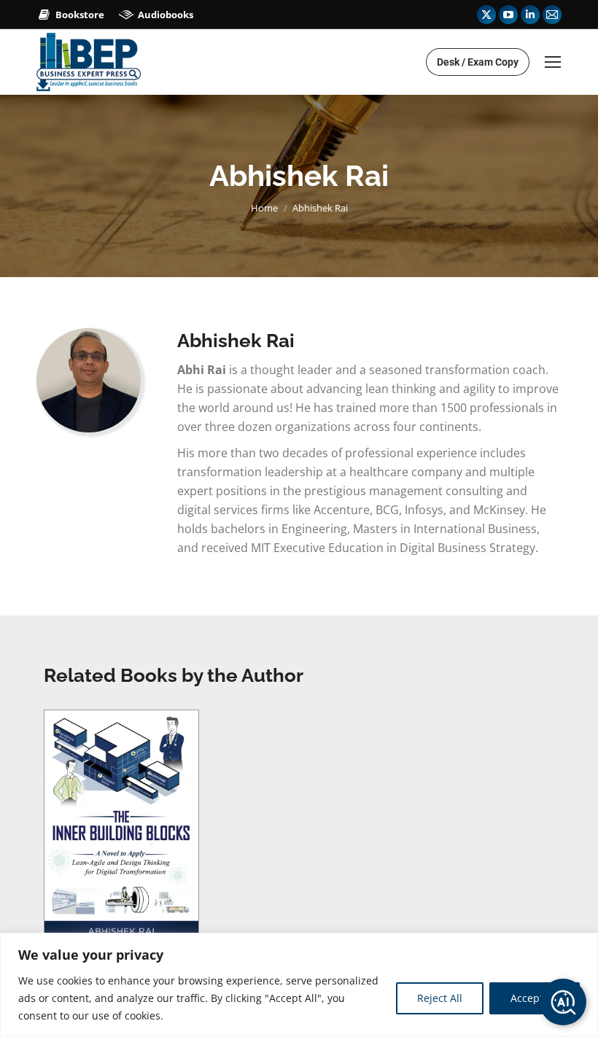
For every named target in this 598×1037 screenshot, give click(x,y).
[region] (299, 985)
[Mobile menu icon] (553, 62)
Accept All (534, 998)
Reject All (439, 998)
